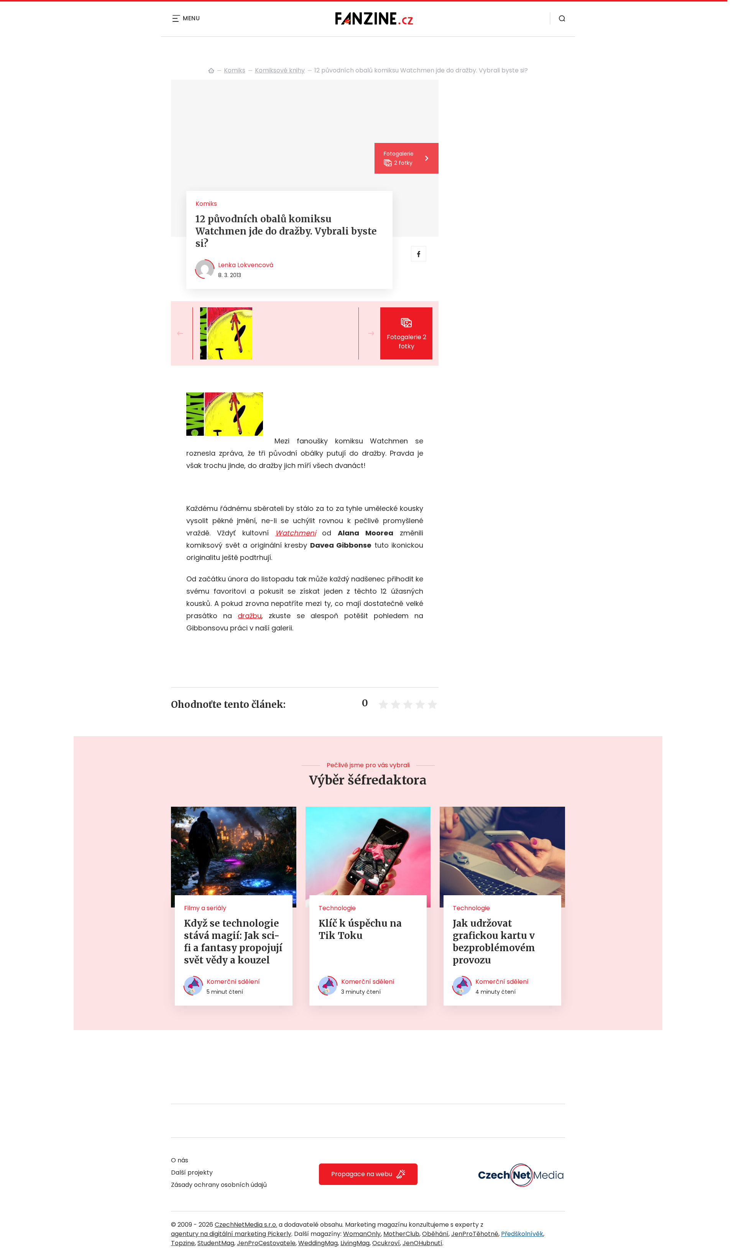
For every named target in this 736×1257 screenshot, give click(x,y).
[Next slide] (365, 333)
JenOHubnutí (422, 1243)
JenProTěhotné (474, 1233)
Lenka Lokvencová (245, 265)
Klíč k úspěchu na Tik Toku (360, 929)
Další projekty (192, 1172)
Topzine (183, 1243)
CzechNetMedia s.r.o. (246, 1224)
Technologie (337, 908)
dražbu (249, 615)
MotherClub (401, 1233)
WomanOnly (362, 1233)
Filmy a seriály (205, 908)
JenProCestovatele (266, 1243)
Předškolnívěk (522, 1233)
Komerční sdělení (233, 981)
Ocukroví (386, 1243)
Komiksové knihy (280, 70)
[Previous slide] (186, 333)
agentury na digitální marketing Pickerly (231, 1233)
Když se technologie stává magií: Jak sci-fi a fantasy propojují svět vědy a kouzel (233, 941)
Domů (211, 70)
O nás (179, 1160)
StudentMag (215, 1243)
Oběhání (435, 1233)
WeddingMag (318, 1243)
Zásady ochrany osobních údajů (219, 1184)
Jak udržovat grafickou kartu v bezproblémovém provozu (494, 941)
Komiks (234, 70)
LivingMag (355, 1243)
